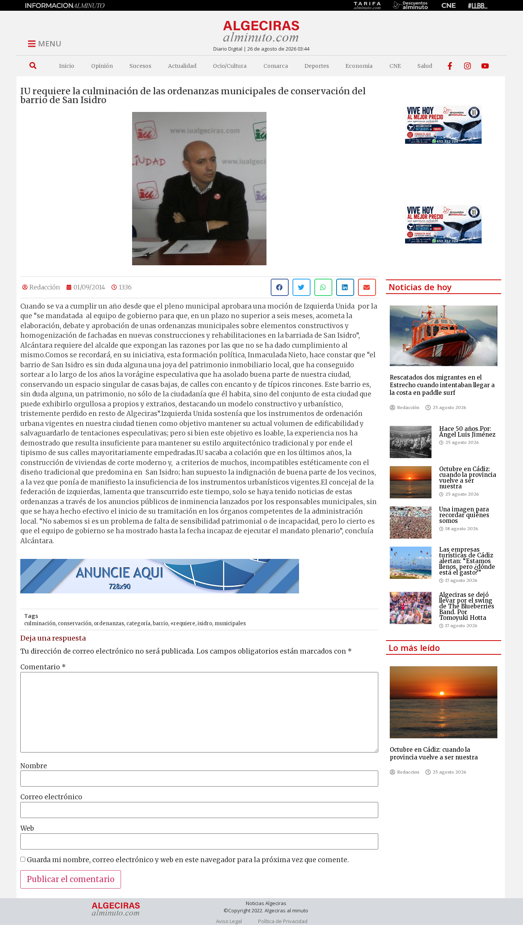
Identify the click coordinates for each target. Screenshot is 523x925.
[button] (32, 65)
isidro (205, 623)
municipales (230, 623)
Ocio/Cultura (230, 65)
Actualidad (182, 65)
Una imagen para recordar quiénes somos (464, 515)
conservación (75, 623)
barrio (160, 623)
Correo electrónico (51, 797)
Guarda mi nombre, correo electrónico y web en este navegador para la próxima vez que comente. (188, 860)
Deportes (316, 65)
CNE (395, 65)
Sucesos (140, 65)
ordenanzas (109, 623)
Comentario (43, 667)
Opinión (102, 65)
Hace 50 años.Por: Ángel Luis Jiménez (467, 431)
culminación (40, 623)
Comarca (275, 65)
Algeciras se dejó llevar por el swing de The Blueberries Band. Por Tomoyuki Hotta (466, 606)
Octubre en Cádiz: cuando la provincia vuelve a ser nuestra (467, 477)
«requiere (182, 623)
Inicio (66, 65)
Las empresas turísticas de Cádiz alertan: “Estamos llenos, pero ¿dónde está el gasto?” (467, 561)
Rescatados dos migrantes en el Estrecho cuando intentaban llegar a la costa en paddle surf (442, 385)
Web (27, 828)
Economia (359, 65)
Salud (424, 65)
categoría (138, 623)
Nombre (33, 766)
